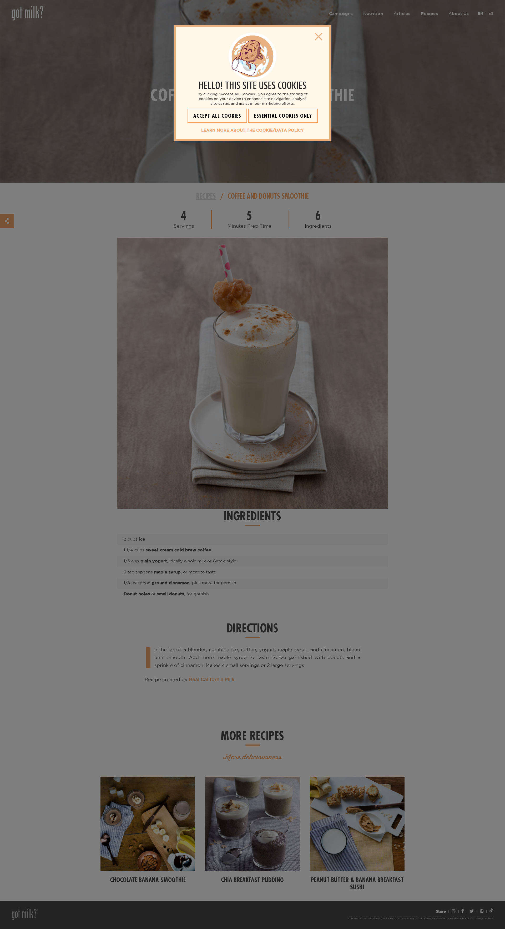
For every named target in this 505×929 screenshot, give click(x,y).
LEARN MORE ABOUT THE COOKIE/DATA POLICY (252, 130)
